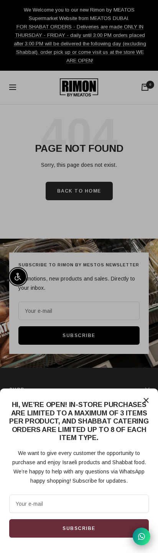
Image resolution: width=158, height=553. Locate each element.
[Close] (146, 400)
